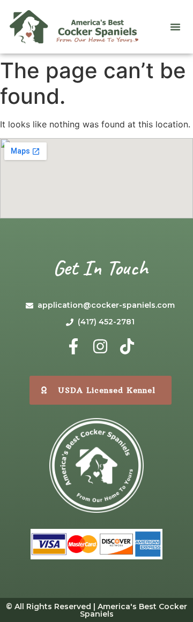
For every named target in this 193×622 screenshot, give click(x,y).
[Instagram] (100, 346)
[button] (175, 27)
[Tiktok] (127, 346)
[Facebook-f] (73, 346)
